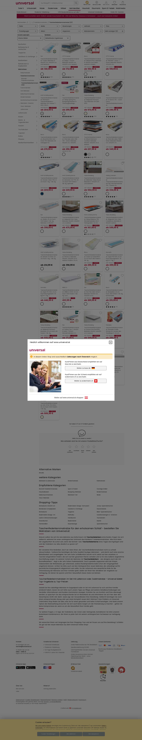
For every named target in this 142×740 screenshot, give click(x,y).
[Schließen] (110, 342)
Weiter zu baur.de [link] (84, 368)
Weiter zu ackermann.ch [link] (83, 381)
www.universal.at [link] (69, 397)
